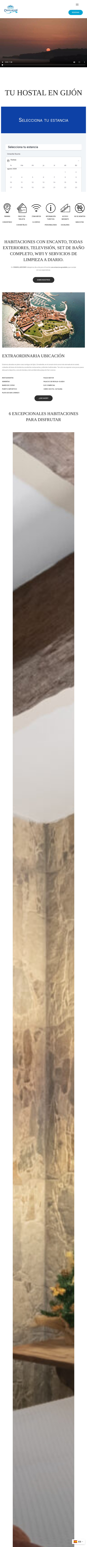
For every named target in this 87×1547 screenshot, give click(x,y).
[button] (75, 12)
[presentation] (16, 1105)
